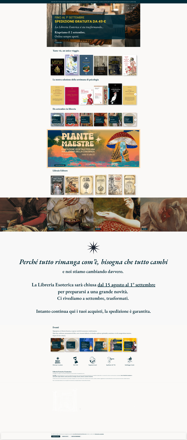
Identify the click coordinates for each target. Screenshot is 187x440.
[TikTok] (55, 5)
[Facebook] (51, 5)
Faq (95, 419)
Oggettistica (53, 420)
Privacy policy (96, 422)
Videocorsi (67, 423)
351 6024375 (110, 422)
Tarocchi (52, 422)
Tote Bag (53, 423)
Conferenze (67, 422)
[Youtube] (58, 5)
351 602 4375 (63, 1)
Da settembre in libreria (64, 108)
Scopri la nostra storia (84, 419)
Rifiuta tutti (65, 436)
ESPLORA (4, 229)
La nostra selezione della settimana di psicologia (76, 79)
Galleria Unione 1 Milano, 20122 (128, 422)
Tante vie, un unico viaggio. (66, 50)
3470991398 (110, 428)
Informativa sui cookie (98, 423)
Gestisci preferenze (76, 436)
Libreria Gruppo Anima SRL (128, 420)
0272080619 (110, 427)
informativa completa (99, 434)
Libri (52, 419)
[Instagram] (53, 5)
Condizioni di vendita (98, 420)
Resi (95, 426)
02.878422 (110, 420)
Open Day (67, 420)
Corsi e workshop (68, 419)
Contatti (133, 5)
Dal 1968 (127, 5)
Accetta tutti (55, 436)
